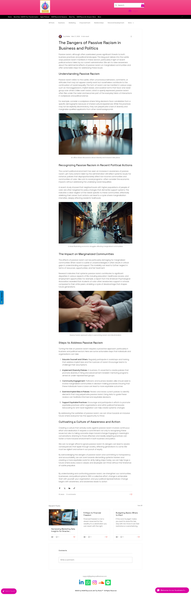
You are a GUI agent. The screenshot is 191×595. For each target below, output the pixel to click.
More (130, 23)
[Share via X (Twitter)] (64, 488)
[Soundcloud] (101, 582)
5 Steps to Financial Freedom (92, 514)
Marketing (72, 23)
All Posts (51, 23)
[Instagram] (94, 582)
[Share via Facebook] (60, 488)
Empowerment (85, 23)
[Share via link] (74, 488)
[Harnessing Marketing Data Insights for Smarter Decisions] (63, 517)
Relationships (99, 23)
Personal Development (116, 23)
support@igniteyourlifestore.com (95, 576)
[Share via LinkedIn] (69, 488)
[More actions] (131, 36)
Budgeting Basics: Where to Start (127, 514)
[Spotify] (108, 582)
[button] (142, 5)
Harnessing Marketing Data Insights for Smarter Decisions (63, 530)
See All (140, 505)
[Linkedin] (81, 582)
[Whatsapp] (88, 582)
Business (61, 23)
